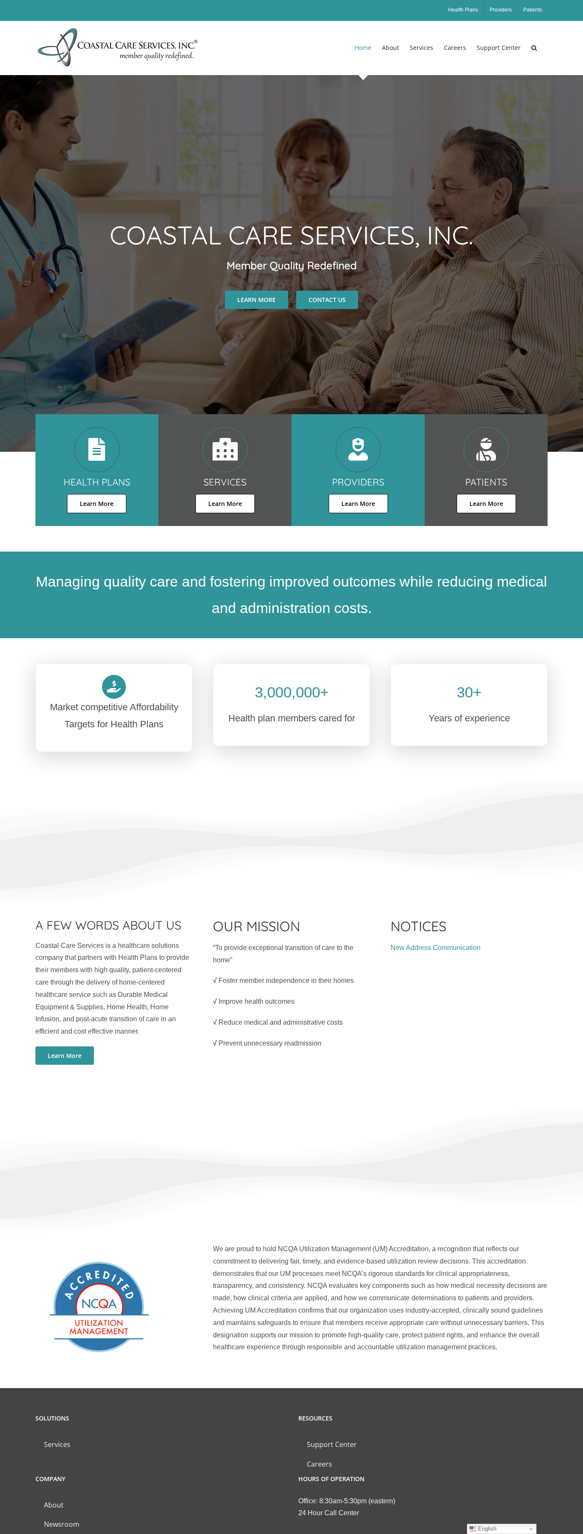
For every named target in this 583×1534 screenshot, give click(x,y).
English (486, 1528)
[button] (534, 48)
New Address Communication (436, 947)
